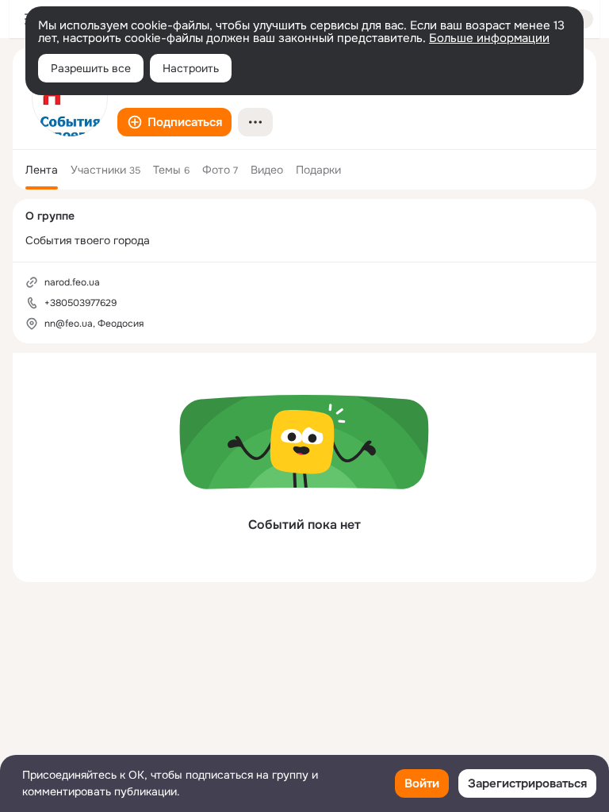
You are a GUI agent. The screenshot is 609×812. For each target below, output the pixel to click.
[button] (174, 122)
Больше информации (489, 38)
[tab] (41, 170)
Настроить (191, 68)
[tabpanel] (304, 467)
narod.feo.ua (72, 282)
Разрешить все (91, 68)
